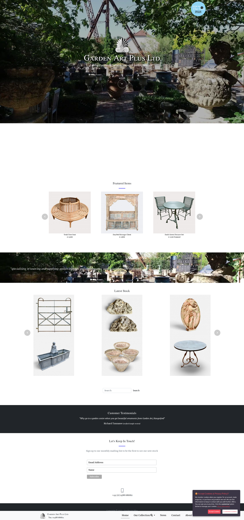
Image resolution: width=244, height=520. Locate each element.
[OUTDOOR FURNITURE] (133, 355)
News (163, 515)
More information (223, 506)
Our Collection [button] (142, 515)
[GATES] (133, 315)
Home (125, 515)
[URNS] (65, 315)
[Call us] (56, 517)
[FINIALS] (201, 315)
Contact (175, 515)
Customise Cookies (230, 512)
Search (136, 390)
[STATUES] (65, 355)
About (188, 515)
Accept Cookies (214, 512)
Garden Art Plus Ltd (57, 514)
